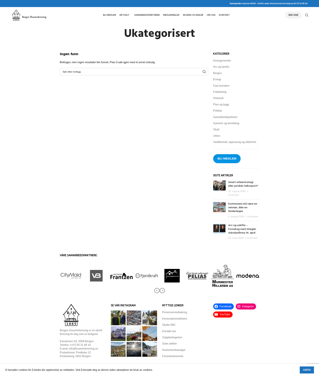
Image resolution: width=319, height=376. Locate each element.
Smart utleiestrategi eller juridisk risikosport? (243, 184)
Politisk (217, 110)
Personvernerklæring (174, 312)
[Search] (306, 15)
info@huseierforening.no (281, 3)
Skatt (216, 129)
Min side (293, 15)
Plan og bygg (221, 104)
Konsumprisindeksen (174, 318)
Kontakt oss (169, 331)
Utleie (216, 135)
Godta (307, 370)
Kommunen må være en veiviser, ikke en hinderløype (242, 208)
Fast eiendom (221, 85)
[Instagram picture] (118, 317)
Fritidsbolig (219, 91)
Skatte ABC (169, 324)
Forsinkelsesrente (172, 356)
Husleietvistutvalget (173, 350)
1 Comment (252, 216)
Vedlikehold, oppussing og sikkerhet (234, 142)
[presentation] (156, 290)
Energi (217, 79)
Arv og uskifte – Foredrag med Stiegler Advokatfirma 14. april (242, 229)
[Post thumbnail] (219, 188)
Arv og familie (221, 66)
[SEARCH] (204, 72)
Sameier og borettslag (226, 123)
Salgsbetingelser (172, 337)
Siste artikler (169, 343)
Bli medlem (227, 158)
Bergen (217, 73)
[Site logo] (29, 14)
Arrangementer (222, 60)
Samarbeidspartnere (225, 117)
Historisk (218, 98)
